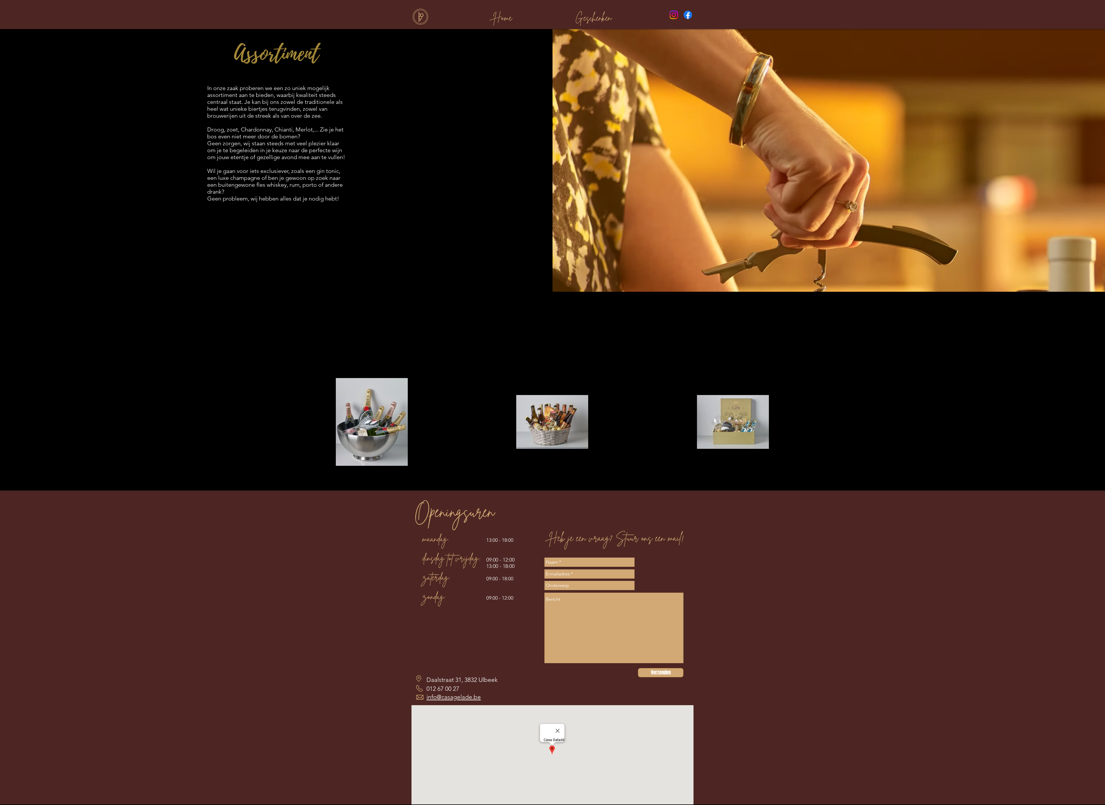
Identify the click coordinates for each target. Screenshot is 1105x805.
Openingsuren (454, 511)
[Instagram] (673, 14)
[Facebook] (688, 14)
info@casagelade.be (453, 697)
